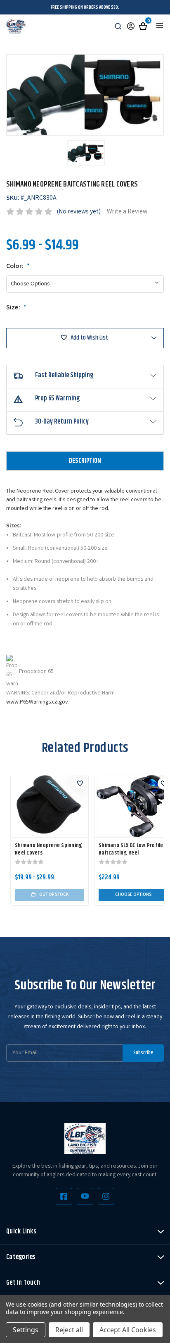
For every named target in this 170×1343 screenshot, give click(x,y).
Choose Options (133, 895)
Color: (18, 267)
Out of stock (53, 895)
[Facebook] (64, 1196)
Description (85, 461)
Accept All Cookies (127, 1329)
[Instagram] (106, 1196)
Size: (16, 308)
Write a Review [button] (127, 212)
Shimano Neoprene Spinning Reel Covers (48, 849)
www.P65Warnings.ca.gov (37, 702)
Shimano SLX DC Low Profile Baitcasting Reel (131, 849)
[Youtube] (85, 1196)
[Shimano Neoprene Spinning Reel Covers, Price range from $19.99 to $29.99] (49, 806)
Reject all (69, 1329)
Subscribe (143, 1053)
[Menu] (160, 26)
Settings (25, 1329)
